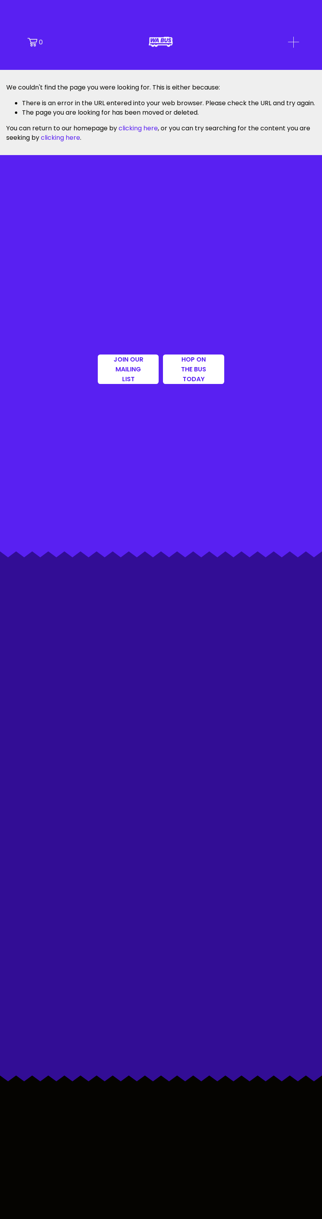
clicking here (138, 128)
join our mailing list (128, 369)
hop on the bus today (193, 369)
